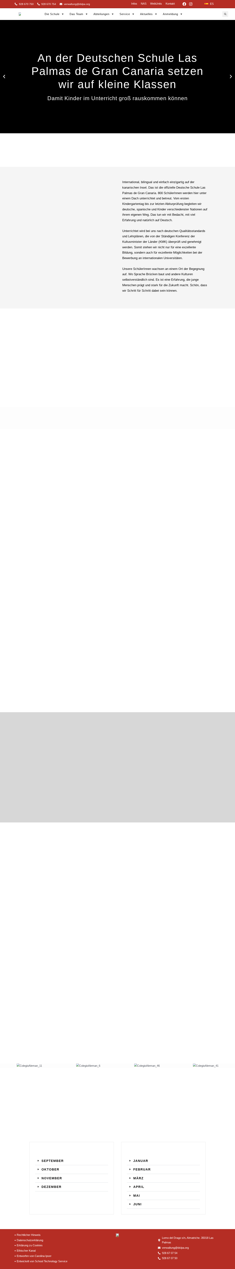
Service (125, 14)
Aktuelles (146, 14)
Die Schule (52, 14)
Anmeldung (170, 14)
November (51, 1178)
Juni (137, 1204)
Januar (140, 1160)
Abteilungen (101, 14)
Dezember (51, 1186)
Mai (136, 1195)
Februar (142, 1169)
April (138, 1186)
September (52, 1160)
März (138, 1178)
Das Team (76, 14)
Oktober (50, 1169)
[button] (225, 14)
